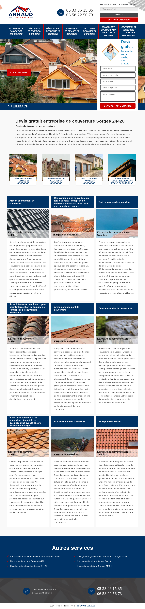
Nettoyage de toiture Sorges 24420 (94, 561)
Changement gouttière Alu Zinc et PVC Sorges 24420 (102, 556)
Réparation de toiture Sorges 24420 (94, 566)
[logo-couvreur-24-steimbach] (21, 12)
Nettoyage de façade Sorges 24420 (27, 561)
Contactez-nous (18, 73)
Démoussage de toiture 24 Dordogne (52, 31)
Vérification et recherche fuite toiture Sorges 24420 (34, 556)
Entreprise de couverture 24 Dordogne (16, 31)
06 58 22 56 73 (79, 15)
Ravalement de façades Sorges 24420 (28, 566)
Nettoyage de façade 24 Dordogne (89, 31)
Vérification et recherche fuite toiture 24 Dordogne (128, 31)
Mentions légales (86, 606)
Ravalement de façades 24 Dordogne (72, 31)
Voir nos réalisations (119, 20)
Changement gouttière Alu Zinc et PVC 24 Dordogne (108, 31)
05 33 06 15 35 (79, 10)
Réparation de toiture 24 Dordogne (34, 31)
